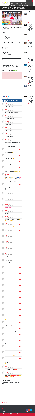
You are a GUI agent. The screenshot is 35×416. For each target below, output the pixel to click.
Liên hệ (17, 3)
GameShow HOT (23, 3)
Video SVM (20, 5)
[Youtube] (27, 411)
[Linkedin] (31, 410)
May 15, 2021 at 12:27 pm (9, 104)
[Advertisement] (12, 88)
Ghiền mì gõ (26, 5)
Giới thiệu (12, 3)
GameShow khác (14, 5)
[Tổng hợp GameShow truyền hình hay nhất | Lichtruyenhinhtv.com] (5, 2)
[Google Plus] (29, 410)
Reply (20, 149)
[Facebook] (27, 410)
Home (3, 7)
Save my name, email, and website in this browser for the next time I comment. (11, 399)
